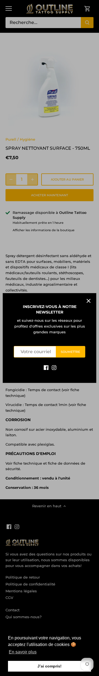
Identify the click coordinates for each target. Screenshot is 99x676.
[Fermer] (88, 301)
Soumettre (70, 352)
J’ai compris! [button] (49, 666)
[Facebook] (46, 367)
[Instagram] (54, 367)
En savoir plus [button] (23, 652)
